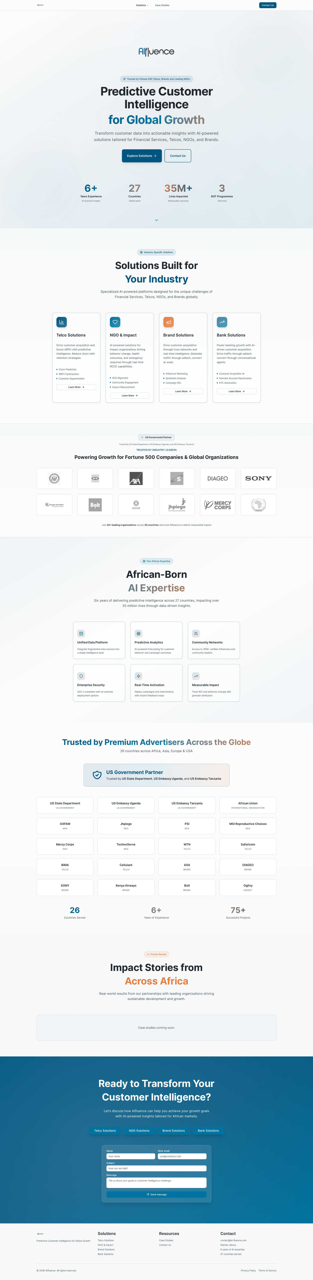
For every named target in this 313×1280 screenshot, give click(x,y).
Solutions (141, 5)
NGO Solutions (139, 1130)
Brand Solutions (174, 1130)
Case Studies (162, 5)
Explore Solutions (139, 155)
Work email (164, 1151)
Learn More (74, 387)
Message (111, 1175)
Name (109, 1151)
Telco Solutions (105, 1130)
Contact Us (268, 5)
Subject (110, 1163)
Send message (158, 1194)
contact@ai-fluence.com (233, 1240)
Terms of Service (267, 1270)
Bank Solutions (208, 1130)
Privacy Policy (248, 1270)
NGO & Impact (105, 1244)
